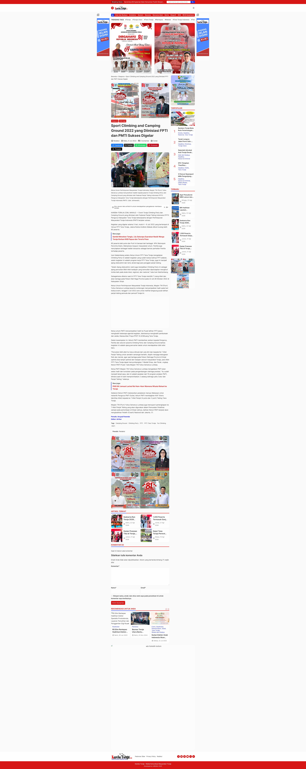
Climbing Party (133, 423)
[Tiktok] (193, 756)
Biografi (173, 15)
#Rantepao (159, 20)
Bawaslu (148, 15)
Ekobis (180, 133)
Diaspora (115, 121)
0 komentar (144, 141)
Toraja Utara (182, 146)
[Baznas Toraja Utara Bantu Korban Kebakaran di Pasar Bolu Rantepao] (140, 618)
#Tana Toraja (148, 20)
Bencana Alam (158, 15)
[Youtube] (187, 756)
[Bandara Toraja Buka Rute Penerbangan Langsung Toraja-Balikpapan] (183, 118)
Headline (186, 133)
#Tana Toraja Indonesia (181, 20)
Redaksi (159, 756)
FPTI (141, 423)
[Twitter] (190, 756)
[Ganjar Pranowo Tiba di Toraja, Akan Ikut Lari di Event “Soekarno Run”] (116, 535)
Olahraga (122, 121)
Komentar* (115, 566)
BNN (179, 15)
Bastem (140, 15)
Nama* (113, 588)
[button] (193, 2)
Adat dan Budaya (121, 15)
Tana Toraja (156, 630)
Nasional (181, 135)
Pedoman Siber (140, 756)
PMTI (113, 426)
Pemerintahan (156, 628)
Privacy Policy (151, 756)
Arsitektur (132, 15)
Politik (187, 168)
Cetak (155, 141)
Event (154, 626)
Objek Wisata (182, 182)
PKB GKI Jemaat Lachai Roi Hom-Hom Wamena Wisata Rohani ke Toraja (140, 387)
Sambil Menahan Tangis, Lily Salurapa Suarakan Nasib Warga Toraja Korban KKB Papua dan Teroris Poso (138, 238)
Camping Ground (121, 423)
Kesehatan (115, 626)
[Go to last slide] (166, 609)
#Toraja (128, 20)
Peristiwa (135, 626)
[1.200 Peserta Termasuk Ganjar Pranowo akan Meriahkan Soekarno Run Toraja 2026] (146, 521)
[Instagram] (181, 756)
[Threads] (184, 756)
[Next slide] (168, 609)
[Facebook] (178, 756)
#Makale (168, 20)
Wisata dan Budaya (158, 632)
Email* (143, 588)
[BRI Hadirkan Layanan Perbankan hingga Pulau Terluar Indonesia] (175, 211)
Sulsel (164, 628)
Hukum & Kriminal (184, 158)
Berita (167, 15)
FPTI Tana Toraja (150, 423)
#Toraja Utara (137, 20)
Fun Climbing (161, 423)
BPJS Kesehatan (188, 15)
